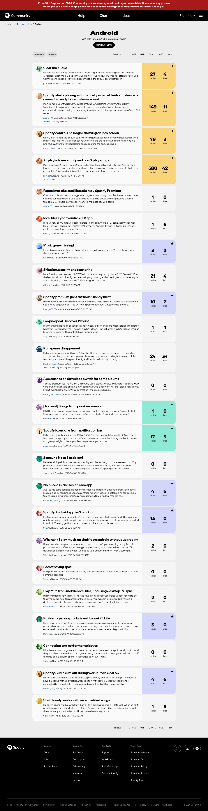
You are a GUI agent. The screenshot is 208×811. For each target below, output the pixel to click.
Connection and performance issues (70, 645)
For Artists (78, 752)
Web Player (108, 759)
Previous (117, 54)
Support (106, 752)
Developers (79, 759)
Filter (51, 54)
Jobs (46, 759)
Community (20, 15)
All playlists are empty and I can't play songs (76, 160)
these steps (123, 6)
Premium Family (138, 766)
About (47, 752)
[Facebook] (197, 748)
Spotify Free (137, 780)
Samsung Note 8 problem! (63, 458)
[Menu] (200, 15)
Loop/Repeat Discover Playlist (66, 321)
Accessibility (101, 804)
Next (169, 54)
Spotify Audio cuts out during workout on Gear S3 (81, 673)
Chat (103, 15)
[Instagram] (177, 748)
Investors (78, 773)
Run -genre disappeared (61, 348)
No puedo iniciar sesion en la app (67, 485)
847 (134, 54)
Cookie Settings (68, 804)
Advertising (79, 766)
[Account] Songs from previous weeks (72, 406)
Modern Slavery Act (121, 804)
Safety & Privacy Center (28, 804)
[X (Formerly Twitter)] (187, 748)
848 (142, 54)
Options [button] (38, 54)
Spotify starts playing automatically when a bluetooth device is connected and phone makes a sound (90, 97)
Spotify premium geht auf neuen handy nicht (77, 297)
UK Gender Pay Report (161, 804)
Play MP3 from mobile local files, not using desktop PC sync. (88, 591)
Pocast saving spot (57, 567)
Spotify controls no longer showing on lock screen (81, 133)
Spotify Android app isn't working (69, 512)
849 (151, 54)
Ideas (125, 15)
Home (22, 24)
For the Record (51, 766)
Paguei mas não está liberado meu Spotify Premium (82, 191)
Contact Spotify (110, 773)
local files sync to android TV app (67, 218)
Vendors (77, 780)
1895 (161, 54)
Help (81, 15)
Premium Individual (140, 752)
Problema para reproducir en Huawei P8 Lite (76, 618)
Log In (191, 15)
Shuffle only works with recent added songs (76, 700)
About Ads (86, 804)
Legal (9, 804)
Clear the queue (55, 68)
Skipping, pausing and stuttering (67, 269)
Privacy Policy (49, 804)
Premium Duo (137, 759)
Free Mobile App (110, 766)
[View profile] (39, 69)
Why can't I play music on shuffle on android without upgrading (90, 539)
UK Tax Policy (140, 804)
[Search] (182, 15)
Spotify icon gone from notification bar (72, 430)
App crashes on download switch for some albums (81, 379)
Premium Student (139, 773)
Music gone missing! (58, 245)
